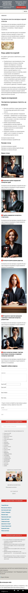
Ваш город (3, 397)
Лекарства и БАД (7, 433)
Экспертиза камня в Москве (7, 138)
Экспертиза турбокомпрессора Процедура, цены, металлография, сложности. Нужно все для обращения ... (14, 546)
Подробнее (22, 589)
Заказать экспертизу (21, 7)
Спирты (5, 440)
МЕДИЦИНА (6, 452)
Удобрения (6, 442)
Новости (5, 451)
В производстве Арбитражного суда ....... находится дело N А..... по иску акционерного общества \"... (15, 553)
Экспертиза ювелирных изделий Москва (10, 139)
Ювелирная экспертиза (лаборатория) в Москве (12, 148)
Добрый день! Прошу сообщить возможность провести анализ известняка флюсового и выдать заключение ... (15, 557)
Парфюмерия (6, 443)
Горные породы (7, 449)
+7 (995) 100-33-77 (21, 3)
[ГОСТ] (14, 493)
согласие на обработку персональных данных (16, 403)
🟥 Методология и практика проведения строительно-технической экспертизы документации (11, 317)
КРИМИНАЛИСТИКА (8, 454)
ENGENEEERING (7, 460)
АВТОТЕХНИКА (7, 461)
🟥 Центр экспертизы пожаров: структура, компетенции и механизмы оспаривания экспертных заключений (12, 354)
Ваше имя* (3, 387)
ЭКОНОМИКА (6, 455)
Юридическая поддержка (14, 421)
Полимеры (6, 445)
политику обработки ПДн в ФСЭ (14, 404)
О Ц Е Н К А (6, 462)
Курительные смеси (8, 436)
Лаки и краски (7, 434)
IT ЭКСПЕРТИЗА (7, 457)
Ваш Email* (3, 384)
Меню (25, 11)
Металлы (6, 448)
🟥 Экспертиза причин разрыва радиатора (12, 260)
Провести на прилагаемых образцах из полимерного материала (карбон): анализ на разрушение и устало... (14, 541)
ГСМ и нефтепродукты (8, 439)
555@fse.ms (21, 5)
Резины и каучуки (7, 446)
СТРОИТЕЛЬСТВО (7, 458)
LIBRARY (5, 465)
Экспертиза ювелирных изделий (8, 146)
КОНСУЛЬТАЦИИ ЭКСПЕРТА (14, 535)
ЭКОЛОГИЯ (6, 464)
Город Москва (4, 505)
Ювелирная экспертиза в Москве (9, 150)
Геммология (3, 15)
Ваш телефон (4, 392)
